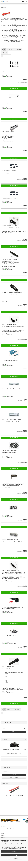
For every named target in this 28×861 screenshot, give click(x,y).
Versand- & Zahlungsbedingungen (7, 831)
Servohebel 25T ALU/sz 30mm (8, 666)
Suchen (14, 774)
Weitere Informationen (14, 858)
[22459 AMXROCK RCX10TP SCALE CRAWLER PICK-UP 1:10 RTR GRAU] (14, 744)
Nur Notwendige (14, 855)
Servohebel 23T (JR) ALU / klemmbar (9, 324)
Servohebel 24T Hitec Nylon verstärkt (9, 450)
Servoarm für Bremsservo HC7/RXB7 (9, 170)
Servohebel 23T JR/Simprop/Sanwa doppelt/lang (12, 388)
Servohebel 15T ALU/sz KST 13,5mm (9, 225)
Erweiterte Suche (14, 777)
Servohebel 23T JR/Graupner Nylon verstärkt (11, 358)
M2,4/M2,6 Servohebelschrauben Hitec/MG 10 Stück (12, 68)
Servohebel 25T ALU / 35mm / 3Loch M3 (10, 539)
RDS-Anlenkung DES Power (7, 100)
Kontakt (2, 833)
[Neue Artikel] (25, 783)
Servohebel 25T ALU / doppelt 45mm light (10, 570)
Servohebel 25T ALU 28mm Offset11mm (10, 605)
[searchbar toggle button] (19, 1)
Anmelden (14, 731)
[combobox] (10, 49)
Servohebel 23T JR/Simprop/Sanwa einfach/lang (12, 419)
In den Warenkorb (14, 88)
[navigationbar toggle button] (26, 1)
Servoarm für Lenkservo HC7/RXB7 (9, 198)
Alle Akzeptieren (14, 851)
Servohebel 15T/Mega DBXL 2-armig (9, 259)
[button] (2, 49)
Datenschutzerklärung (18, 848)
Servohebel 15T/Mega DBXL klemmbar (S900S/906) (12, 292)
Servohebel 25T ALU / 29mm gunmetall (10, 512)
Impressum (3, 837)
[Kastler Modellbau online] (4, 1)
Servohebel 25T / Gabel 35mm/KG (9, 481)
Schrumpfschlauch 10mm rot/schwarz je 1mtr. (14, 795)
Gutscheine (3, 835)
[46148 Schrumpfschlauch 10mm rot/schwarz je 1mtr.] (14, 789)
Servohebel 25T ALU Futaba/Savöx (9, 635)
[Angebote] (25, 739)
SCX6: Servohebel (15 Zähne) (8, 131)
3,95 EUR (14, 798)
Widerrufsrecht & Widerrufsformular (7, 828)
